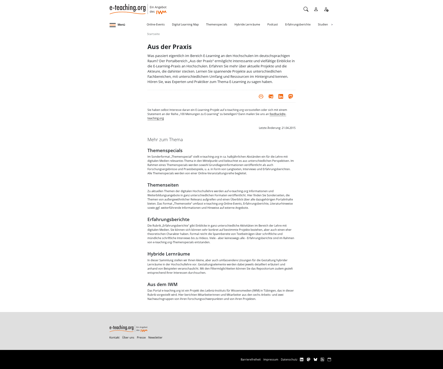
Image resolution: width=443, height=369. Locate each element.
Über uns (128, 337)
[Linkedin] (302, 359)
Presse (141, 337)
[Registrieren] (326, 9)
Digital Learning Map (185, 24)
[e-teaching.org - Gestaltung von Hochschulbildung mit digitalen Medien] (137, 7)
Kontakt (114, 337)
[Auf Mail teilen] (271, 96)
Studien (323, 24)
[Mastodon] (309, 359)
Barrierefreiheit (251, 359)
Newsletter (155, 337)
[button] (128, 25)
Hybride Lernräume (247, 24)
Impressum (270, 359)
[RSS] (323, 359)
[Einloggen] (316, 9)
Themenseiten (163, 185)
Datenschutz (289, 359)
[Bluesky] (316, 359)
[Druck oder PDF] (261, 96)
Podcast (272, 24)
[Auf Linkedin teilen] (281, 96)
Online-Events (156, 24)
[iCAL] (329, 359)
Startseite (153, 34)
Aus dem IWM (162, 284)
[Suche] (306, 9)
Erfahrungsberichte (298, 24)
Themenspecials (216, 24)
